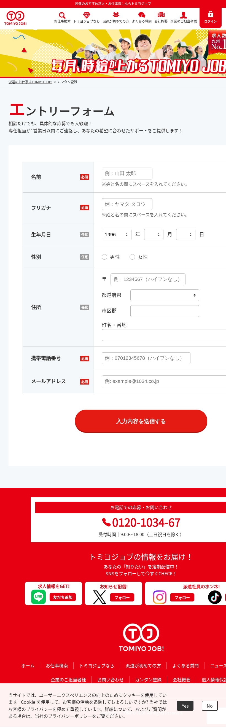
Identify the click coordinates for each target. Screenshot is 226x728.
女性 (143, 256)
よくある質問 (142, 21)
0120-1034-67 (146, 522)
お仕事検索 (62, 21)
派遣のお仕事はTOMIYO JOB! (30, 81)
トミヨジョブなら (86, 21)
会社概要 (161, 21)
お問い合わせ (110, 679)
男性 (115, 256)
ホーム (27, 665)
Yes (185, 705)
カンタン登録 (148, 679)
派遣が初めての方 (116, 21)
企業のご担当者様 (183, 21)
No (210, 705)
